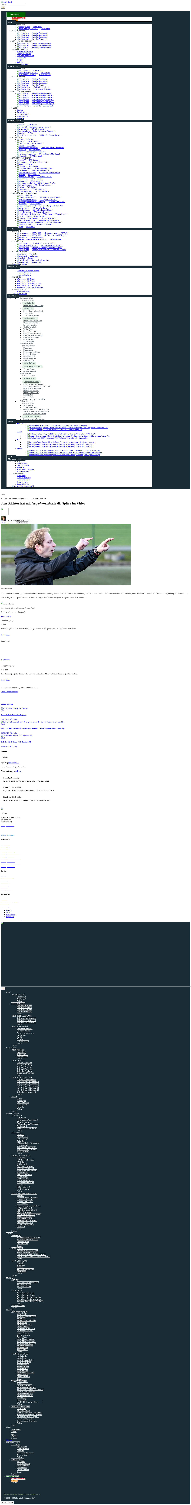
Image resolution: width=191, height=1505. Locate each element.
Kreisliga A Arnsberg (24, 1005)
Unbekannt (21, 1265)
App (12, 1434)
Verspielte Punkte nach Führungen (29, 1415)
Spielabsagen (21, 1101)
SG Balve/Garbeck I (24, 1187)
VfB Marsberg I (22, 1145)
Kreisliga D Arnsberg (24, 1012)
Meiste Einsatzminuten (25, 1339)
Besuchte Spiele (22, 1455)
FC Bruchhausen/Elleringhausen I (29, 1214)
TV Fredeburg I (22, 1139)
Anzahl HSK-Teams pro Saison (27, 1402)
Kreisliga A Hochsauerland (26, 1018)
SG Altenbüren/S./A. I (25, 1222)
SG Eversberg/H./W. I (25, 1202)
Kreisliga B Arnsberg (24, 1007)
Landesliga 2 (21, 997)
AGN (8, 913)
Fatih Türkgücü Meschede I (26, 1147)
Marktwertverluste (24, 1286)
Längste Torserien (23, 1333)
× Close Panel (7, 1503)
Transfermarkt (22, 1468)
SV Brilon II (21, 1227)
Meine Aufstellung (23, 1463)
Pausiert (20, 1267)
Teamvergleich (22, 1105)
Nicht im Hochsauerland (25, 1269)
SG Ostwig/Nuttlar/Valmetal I (27, 1198)
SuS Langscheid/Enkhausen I (27, 1120)
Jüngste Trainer (22, 1375)
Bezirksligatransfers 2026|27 (27, 1252)
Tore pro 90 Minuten (24, 1325)
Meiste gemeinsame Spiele (26, 1316)
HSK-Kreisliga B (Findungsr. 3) (28, 1086)
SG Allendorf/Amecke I (25, 1183)
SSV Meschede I (23, 1151)
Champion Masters (24, 1031)
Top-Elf (19, 1037)
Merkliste (20, 1107)
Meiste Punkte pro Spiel (25, 1373)
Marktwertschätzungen (25, 1453)
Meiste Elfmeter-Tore (25, 1331)
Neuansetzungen (23, 1103)
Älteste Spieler (22, 1349)
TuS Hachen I (21, 1185)
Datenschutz (10, 915)
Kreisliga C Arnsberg (24, 1010)
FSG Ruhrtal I (21, 1158)
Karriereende (21, 1271)
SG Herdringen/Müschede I (27, 1149)
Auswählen (5, 635)
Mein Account (22, 1447)
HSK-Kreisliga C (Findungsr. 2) (28, 1090)
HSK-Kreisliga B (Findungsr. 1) (28, 1082)
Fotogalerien (16, 1430)
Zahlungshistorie (23, 1449)
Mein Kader (21, 1461)
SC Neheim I (21, 1118)
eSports (14, 1436)
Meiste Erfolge (22, 1347)
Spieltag (19, 1099)
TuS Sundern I (22, 1126)
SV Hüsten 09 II (22, 1172)
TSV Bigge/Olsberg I (24, 1208)
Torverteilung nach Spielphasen (28, 1417)
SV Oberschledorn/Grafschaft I (28, 1143)
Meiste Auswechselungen (26, 1343)
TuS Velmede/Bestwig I (25, 1225)
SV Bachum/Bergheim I (25, 1168)
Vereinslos (20, 1263)
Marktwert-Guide (18, 1305)
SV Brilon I (20, 1135)
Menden (14, 1480)
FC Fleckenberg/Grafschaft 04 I (28, 1206)
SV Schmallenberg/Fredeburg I (28, 1124)
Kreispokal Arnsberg (24, 1071)
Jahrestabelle (21, 1408)
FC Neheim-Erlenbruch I (26, 1160)
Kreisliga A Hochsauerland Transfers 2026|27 (33, 1256)
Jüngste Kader (22, 1400)
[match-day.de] (6, 2)
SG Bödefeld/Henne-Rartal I (27, 1128)
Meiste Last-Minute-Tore (26, 1329)
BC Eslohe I (21, 1141)
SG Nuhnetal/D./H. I (24, 1218)
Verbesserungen (23, 1041)
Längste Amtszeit (23, 1377)
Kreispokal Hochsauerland (26, 1092)
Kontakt (9, 910)
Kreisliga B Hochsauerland (26, 1020)
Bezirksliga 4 (21, 999)
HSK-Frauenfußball (18, 1478)
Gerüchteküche (22, 1244)
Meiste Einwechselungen (26, 1341)
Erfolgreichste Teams (24, 1385)
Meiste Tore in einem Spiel (26, 1320)
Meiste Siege (21, 1358)
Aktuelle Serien (22, 1383)
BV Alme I (20, 1195)
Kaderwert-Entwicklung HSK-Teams (30, 1301)
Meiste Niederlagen (24, 1362)
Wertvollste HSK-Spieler (26, 1295)
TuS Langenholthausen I (25, 1166)
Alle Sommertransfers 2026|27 (28, 1238)
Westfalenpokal (22, 1056)
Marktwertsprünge (24, 1284)
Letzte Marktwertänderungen (28, 1282)
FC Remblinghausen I (24, 1212)
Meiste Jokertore (23, 1327)
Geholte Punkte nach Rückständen (29, 1413)
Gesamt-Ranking (23, 1470)
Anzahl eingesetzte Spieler (26, 1387)
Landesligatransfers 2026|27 (27, 1250)
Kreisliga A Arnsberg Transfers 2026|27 (31, 1254)
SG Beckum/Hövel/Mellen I (27, 1170)
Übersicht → (13, 763)
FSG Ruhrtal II (22, 1164)
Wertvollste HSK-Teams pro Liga (29, 1297)
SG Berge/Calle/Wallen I (26, 1216)
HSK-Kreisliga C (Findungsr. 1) (28, 1088)
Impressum (10, 917)
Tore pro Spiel (22, 1322)
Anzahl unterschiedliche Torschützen (30, 1389)
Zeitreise (20, 1039)
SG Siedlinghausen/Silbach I (27, 1210)
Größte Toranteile (23, 1335)
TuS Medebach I (22, 1204)
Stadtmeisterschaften (24, 1029)
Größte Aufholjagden (24, 1419)
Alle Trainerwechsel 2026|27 (27, 1240)
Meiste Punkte (22, 1368)
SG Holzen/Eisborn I (24, 1174)
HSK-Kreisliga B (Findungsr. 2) (28, 1084)
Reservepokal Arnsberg (25, 1073)
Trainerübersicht (23, 1242)
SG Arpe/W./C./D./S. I (25, 1200)
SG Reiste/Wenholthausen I (27, 1220)
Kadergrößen (21, 1398)
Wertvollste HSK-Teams (25, 1293)
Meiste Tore (21, 1318)
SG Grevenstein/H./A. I (25, 1181)
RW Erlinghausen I (23, 1122)
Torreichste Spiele (23, 1411)
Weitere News (7, 704)
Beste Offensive (23, 1364)
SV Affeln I (21, 1162)
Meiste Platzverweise (25, 1345)
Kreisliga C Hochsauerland (26, 1022)
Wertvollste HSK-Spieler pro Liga (29, 1299)
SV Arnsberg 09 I (23, 1179)
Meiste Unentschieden (25, 1360)
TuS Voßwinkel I (22, 1177)
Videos (14, 1432)
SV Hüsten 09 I (22, 1137)
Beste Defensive (23, 1366)
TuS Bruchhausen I (23, 1189)
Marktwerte (21, 1035)
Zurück (19, 1001)
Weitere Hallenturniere (25, 1033)
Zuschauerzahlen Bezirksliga (27, 1421)
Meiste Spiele (22, 1314)
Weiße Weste (22, 1337)
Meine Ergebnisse (23, 1466)
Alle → (18, 771)
